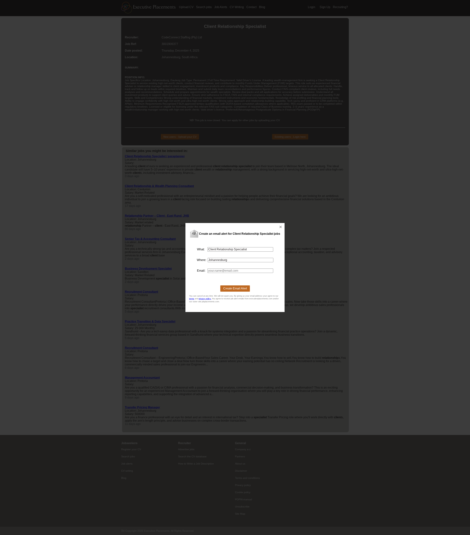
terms (191, 299)
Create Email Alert (235, 288)
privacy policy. (205, 299)
